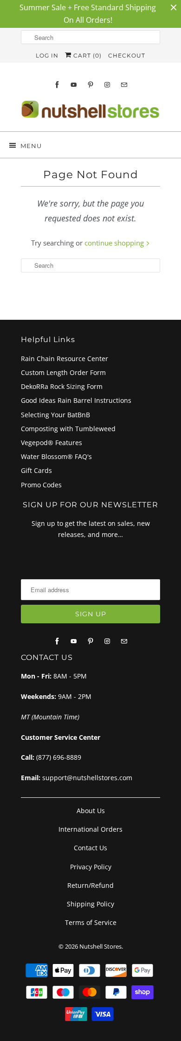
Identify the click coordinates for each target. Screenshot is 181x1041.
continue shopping (115, 242)
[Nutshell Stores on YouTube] (74, 84)
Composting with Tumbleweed (68, 428)
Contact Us (90, 847)
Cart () (86, 55)
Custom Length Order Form (63, 372)
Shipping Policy (90, 903)
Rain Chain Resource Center (64, 358)
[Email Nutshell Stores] (124, 84)
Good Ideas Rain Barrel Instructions (76, 400)
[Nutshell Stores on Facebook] (57, 84)
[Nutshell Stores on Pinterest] (90, 84)
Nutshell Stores (100, 946)
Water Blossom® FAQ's (56, 456)
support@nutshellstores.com (87, 777)
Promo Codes (41, 484)
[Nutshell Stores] (90, 112)
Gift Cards (36, 470)
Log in (47, 55)
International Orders (90, 829)
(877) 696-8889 (58, 757)
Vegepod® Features (51, 442)
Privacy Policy (90, 866)
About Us (91, 810)
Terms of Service (90, 922)
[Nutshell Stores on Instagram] (107, 84)
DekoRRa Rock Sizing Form (62, 386)
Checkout (126, 55)
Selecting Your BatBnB (55, 414)
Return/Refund (90, 885)
